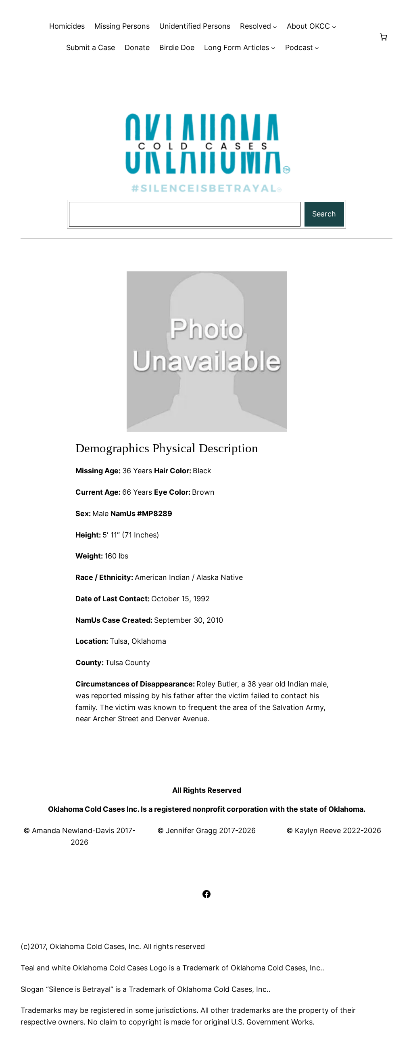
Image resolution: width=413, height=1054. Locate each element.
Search (324, 214)
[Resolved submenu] (275, 26)
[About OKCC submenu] (334, 26)
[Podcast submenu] (317, 48)
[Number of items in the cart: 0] (383, 37)
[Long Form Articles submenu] (273, 48)
